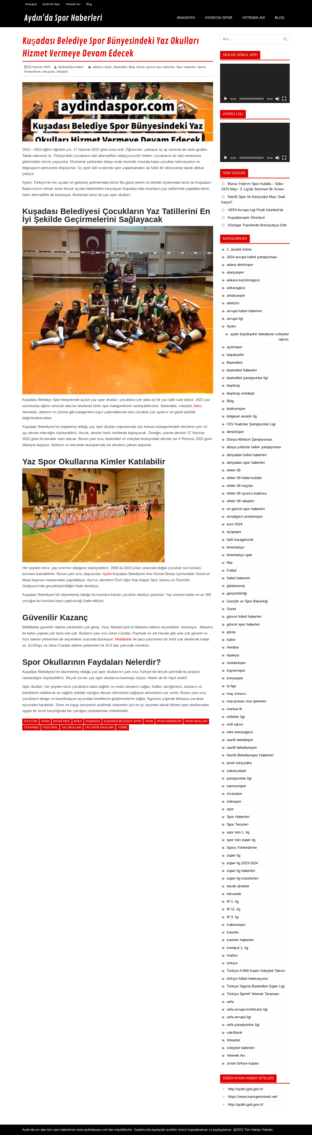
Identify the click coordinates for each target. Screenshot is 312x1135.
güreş (231, 632)
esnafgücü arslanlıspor (245, 517)
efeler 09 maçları (240, 486)
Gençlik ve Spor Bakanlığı (247, 601)
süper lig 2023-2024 (242, 863)
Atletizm (30, 721)
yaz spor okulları (99, 727)
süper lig (233, 855)
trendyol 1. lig (237, 948)
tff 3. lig (233, 917)
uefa (230, 1002)
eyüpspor (234, 532)
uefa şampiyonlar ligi (243, 1025)
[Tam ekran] (284, 99)
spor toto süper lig (241, 840)
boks (197, 406)
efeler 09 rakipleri (240, 501)
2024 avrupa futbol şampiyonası (252, 257)
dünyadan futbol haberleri (247, 455)
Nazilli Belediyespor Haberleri (250, 755)
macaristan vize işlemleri (246, 701)
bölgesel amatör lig (242, 416)
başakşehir (235, 355)
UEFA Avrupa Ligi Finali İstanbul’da (255, 210)
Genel (140, 67)
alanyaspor (235, 272)
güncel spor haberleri (160, 67)
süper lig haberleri (241, 871)
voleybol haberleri (241, 1048)
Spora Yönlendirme (242, 848)
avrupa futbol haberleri (244, 311)
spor (149, 721)
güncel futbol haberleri (244, 617)
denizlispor (235, 432)
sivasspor (234, 794)
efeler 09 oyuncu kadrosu (247, 493)
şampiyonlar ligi (239, 778)
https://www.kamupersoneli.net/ (253, 1097)
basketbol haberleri (242, 370)
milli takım (235, 724)
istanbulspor (236, 663)
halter (231, 640)
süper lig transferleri (243, 878)
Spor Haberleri (186, 67)
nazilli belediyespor (242, 748)
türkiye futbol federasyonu (247, 979)
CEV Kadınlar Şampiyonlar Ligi (251, 424)
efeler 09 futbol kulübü (244, 478)
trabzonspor (236, 925)
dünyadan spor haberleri (246, 463)
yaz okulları (71, 727)
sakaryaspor (236, 771)
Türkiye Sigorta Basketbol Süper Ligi (256, 986)
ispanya (233, 655)
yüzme (122, 727)
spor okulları (196, 721)
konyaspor (235, 678)
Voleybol (62, 71)
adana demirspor (240, 265)
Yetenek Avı (73, 4)
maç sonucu (236, 694)
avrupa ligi (235, 319)
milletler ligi (236, 717)
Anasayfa (31, 4)
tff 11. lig (233, 909)
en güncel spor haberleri (246, 509)
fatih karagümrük (240, 540)
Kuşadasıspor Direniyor (246, 218)
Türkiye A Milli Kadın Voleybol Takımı (256, 971)
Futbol (231, 570)
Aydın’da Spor (51, 4)
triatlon (232, 955)
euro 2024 (234, 524)
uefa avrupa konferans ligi (247, 1009)
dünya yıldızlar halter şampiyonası (254, 447)
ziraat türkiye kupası (243, 1063)
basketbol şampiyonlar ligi (247, 378)
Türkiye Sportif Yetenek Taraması (253, 994)
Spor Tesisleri (237, 824)
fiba (229, 563)
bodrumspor (236, 409)
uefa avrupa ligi (239, 1017)
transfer (233, 932)
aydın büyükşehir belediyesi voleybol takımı (259, 336)
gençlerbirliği (237, 593)
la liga (231, 686)
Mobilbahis (123, 639)
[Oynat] (225, 99)
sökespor (234, 801)
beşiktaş (233, 386)
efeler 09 (233, 470)
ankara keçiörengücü (243, 280)
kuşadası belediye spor (122, 721)
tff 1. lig (233, 902)
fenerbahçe (235, 547)
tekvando (48, 71)
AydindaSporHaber (71, 67)
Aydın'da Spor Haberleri (63, 18)
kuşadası (93, 721)
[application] (255, 83)
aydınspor (234, 347)
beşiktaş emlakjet (240, 393)
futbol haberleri (238, 578)
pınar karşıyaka (239, 763)
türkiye (232, 963)
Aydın (108, 67)
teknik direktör (238, 886)
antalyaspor (236, 295)
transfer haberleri (240, 940)
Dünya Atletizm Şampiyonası (249, 439)
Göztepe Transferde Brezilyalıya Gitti (257, 225)
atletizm (98, 67)
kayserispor (236, 670)
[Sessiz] (277, 99)
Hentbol (233, 647)
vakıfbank (234, 1033)
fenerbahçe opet (239, 555)
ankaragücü (236, 288)
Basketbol (120, 67)
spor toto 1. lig (238, 832)
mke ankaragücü (240, 732)
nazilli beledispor (240, 740)
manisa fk (234, 709)
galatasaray (236, 586)
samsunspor (236, 786)
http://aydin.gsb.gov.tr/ (245, 1089)
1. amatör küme (239, 249)
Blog (89, 4)
